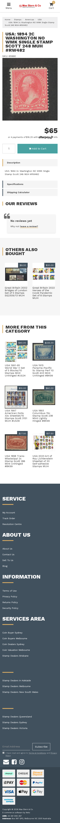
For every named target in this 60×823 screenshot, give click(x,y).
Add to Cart (39, 148)
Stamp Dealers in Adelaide (16, 680)
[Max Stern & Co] (30, 5)
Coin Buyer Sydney (12, 632)
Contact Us (8, 554)
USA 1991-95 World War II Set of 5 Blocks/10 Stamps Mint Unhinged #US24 (15, 370)
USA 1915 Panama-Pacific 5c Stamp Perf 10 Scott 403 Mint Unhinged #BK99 (43, 370)
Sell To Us (7, 560)
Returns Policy (10, 602)
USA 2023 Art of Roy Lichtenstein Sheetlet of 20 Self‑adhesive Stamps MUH (42, 461)
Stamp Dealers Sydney (14, 722)
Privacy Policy (9, 596)
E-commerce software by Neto (16, 813)
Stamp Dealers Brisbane (15, 655)
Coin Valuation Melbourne (16, 650)
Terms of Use (9, 590)
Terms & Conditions (37, 753)
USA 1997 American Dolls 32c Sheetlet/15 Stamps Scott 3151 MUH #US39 (16, 415)
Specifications (15, 184)
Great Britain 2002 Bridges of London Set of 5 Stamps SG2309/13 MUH (16, 291)
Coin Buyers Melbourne (14, 638)
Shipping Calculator (18, 192)
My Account (8, 512)
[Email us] (6, 761)
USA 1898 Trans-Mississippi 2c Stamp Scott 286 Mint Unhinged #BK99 (15, 461)
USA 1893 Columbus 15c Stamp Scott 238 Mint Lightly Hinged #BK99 (42, 415)
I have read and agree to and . (31, 754)
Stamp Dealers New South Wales (20, 692)
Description (13, 162)
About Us (7, 548)
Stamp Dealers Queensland (17, 716)
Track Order (8, 518)
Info (56, 137)
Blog (4, 566)
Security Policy (10, 608)
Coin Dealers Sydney (13, 644)
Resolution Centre (12, 524)
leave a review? (29, 226)
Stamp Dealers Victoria (14, 728)
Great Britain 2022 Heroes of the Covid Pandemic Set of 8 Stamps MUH (43, 293)
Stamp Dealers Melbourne (16, 686)
